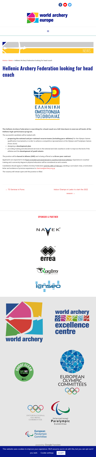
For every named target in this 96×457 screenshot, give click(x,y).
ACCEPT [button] (61, 453)
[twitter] (70, 5)
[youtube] (65, 5)
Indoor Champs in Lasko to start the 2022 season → (71, 190)
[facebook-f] (60, 5)
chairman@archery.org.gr (45, 168)
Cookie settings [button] (47, 453)
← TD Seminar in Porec (15, 189)
